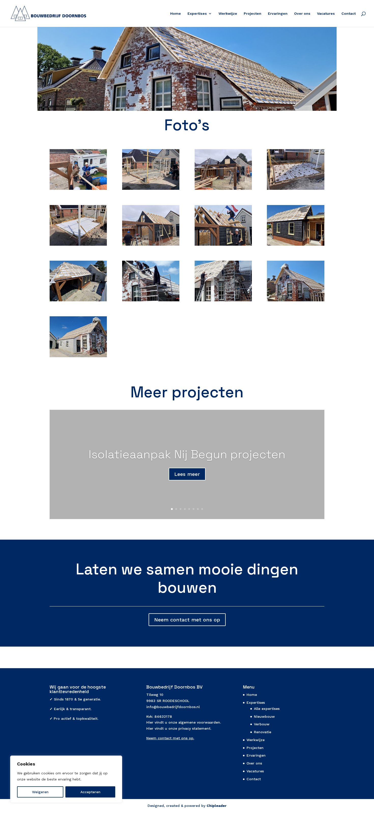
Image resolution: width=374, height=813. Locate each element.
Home (175, 13)
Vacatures (326, 13)
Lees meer (187, 474)
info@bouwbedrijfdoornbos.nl (173, 707)
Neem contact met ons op (187, 620)
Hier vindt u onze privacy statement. (178, 728)
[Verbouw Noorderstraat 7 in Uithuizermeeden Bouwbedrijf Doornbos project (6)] (223, 301)
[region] (66, 779)
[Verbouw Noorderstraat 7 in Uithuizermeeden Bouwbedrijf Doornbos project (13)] (223, 190)
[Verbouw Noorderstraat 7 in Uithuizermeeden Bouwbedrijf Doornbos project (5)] (78, 301)
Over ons (302, 13)
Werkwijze (228, 13)
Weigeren (40, 792)
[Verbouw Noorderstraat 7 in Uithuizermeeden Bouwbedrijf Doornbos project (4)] (78, 357)
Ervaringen (277, 13)
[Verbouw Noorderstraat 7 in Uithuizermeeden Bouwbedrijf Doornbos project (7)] (223, 246)
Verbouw (261, 724)
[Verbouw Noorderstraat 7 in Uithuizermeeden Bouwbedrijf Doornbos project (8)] (150, 246)
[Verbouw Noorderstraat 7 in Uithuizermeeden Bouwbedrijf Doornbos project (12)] (78, 246)
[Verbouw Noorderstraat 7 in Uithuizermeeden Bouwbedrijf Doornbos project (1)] (150, 301)
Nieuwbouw (264, 716)
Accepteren (90, 792)
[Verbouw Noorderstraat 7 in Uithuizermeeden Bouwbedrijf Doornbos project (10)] (150, 190)
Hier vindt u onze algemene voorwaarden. (183, 722)
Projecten (252, 13)
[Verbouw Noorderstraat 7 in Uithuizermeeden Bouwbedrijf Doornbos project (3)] (295, 301)
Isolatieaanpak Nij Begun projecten (187, 454)
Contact (348, 13)
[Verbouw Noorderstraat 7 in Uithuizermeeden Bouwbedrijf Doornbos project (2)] (295, 246)
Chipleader (216, 806)
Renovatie (262, 732)
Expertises (197, 13)
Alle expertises (267, 709)
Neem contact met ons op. (170, 738)
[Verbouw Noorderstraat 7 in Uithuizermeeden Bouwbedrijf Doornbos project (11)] (295, 190)
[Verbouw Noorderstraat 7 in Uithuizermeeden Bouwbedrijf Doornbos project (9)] (78, 190)
